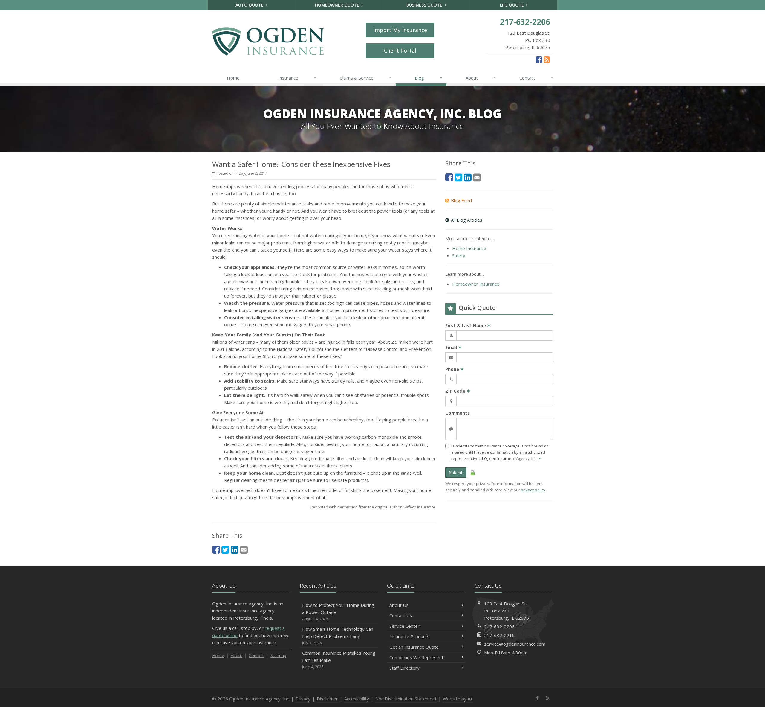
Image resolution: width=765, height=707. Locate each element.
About (481, 77)
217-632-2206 (499, 627)
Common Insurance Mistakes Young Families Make (338, 659)
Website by (458, 699)
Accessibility (356, 699)
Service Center (404, 626)
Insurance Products (409, 636)
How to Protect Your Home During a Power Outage (338, 611)
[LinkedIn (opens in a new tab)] (234, 549)
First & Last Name (468, 325)
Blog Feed (461, 200)
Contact (536, 77)
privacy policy (533, 490)
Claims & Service (365, 77)
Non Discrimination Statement (406, 699)
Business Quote (424, 5)
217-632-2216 (499, 635)
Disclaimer (327, 699)
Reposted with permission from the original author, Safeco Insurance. (373, 507)
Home (233, 78)
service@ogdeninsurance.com (514, 644)
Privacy (303, 699)
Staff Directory (404, 668)
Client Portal (400, 50)
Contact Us (400, 615)
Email (453, 347)
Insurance (297, 77)
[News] (547, 59)
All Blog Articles (466, 220)
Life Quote (512, 5)
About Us (398, 605)
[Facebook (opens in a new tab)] (539, 59)
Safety (458, 255)
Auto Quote (250, 5)
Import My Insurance (400, 29)
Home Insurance (469, 248)
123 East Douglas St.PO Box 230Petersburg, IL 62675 (506, 611)
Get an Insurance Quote (414, 647)
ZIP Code (457, 391)
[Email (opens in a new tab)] (244, 549)
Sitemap (278, 655)
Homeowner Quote (337, 5)
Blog (428, 77)
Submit (456, 472)
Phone (454, 369)
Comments (457, 413)
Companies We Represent (416, 657)
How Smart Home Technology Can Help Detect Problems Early (337, 635)
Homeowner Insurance (475, 284)
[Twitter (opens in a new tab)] (225, 549)
